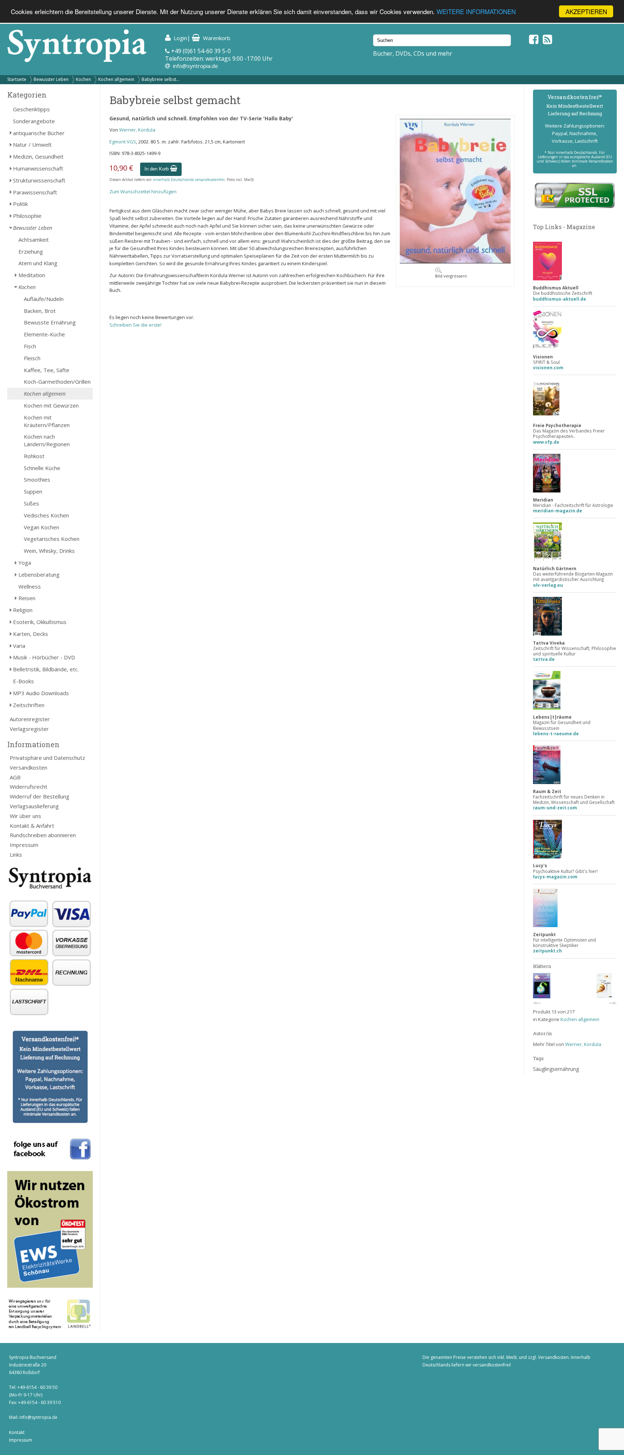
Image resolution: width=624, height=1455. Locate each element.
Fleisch (32, 358)
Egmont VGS (122, 141)
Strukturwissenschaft (39, 180)
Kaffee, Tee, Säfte (46, 370)
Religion (22, 610)
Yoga (24, 562)
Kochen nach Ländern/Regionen (47, 440)
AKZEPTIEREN (586, 11)
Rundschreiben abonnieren (43, 835)
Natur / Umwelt (32, 144)
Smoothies (37, 479)
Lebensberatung (39, 574)
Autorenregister (30, 719)
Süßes (31, 503)
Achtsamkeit (33, 239)
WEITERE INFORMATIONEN (476, 11)
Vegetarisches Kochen (51, 538)
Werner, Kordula (137, 129)
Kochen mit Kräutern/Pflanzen (47, 421)
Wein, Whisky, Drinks (49, 550)
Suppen (33, 491)
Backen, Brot (40, 310)
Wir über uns (25, 815)
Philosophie (27, 215)
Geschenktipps (31, 109)
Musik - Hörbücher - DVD (44, 657)
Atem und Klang (37, 263)
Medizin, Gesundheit (38, 156)
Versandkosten (28, 767)
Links (16, 854)
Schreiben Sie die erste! (135, 325)
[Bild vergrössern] (455, 261)
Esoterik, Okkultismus (39, 621)
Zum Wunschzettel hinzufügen (143, 191)
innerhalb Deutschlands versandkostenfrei (189, 179)
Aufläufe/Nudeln (44, 298)
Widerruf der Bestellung (39, 796)
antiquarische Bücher (39, 133)
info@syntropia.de (195, 65)
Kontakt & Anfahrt (32, 825)
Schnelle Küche (42, 468)
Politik (20, 203)
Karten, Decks (30, 633)
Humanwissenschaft (38, 168)
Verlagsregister (29, 728)
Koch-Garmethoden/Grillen (57, 381)
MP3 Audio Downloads (41, 693)
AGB (15, 777)
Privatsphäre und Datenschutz (47, 757)
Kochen (83, 79)
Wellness (29, 586)
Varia (19, 645)
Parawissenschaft (35, 192)
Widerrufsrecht (28, 786)
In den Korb (157, 169)
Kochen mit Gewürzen (51, 405)
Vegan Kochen (41, 527)
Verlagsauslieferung (34, 806)
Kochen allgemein (116, 79)
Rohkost (34, 456)
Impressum (24, 844)
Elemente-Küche (44, 334)
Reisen (26, 598)
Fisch (30, 346)
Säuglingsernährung (556, 1069)
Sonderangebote (34, 121)
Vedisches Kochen (46, 515)
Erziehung (30, 251)
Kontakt (17, 1432)
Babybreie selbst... (160, 79)
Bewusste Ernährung (50, 322)
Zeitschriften (28, 705)
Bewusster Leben (51, 79)
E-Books (23, 681)
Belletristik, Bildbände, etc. (46, 669)
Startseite (16, 79)
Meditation (31, 275)
